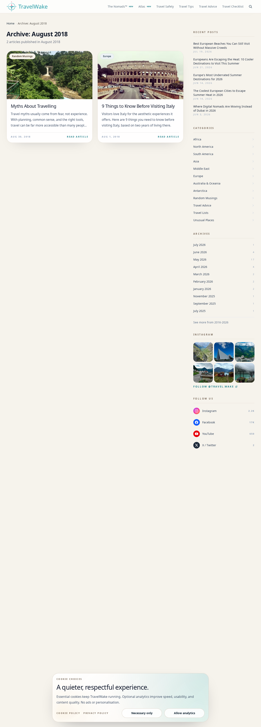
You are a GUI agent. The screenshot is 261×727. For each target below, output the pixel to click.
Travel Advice (208, 6)
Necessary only (142, 713)
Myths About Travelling (33, 106)
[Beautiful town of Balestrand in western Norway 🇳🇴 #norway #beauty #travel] (203, 373)
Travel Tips (186, 6)
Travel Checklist (232, 6)
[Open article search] (250, 6)
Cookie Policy (68, 713)
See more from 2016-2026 (210, 322)
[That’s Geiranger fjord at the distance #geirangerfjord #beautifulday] (244, 352)
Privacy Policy (96, 713)
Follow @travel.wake (213, 386)
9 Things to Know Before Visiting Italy (138, 106)
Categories (203, 128)
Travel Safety (165, 6)
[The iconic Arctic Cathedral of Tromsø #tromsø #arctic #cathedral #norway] (224, 352)
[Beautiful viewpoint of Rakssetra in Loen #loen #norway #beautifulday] (224, 373)
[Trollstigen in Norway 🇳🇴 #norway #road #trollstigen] (203, 352)
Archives (201, 233)
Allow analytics (184, 713)
